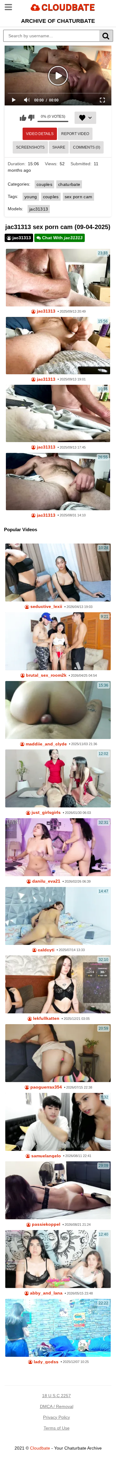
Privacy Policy (56, 1417)
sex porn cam (78, 196)
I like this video (23, 118)
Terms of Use (57, 1428)
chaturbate (69, 184)
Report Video (75, 134)
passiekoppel (45, 1224)
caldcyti (45, 950)
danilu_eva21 (45, 881)
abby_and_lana (45, 1293)
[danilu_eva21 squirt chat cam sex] (57, 847)
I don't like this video (31, 118)
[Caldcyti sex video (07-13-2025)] (57, 916)
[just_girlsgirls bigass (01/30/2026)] (57, 778)
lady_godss (45, 1362)
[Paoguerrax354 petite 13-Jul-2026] (57, 1053)
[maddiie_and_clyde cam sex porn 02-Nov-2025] (57, 710)
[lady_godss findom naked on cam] (57, 1328)
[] (106, 36)
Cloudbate (40, 1448)
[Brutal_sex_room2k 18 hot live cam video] (57, 641)
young (30, 196)
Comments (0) (86, 147)
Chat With (62, 237)
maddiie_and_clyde (45, 744)
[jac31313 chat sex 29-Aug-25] (58, 481)
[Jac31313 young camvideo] (58, 413)
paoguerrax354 (45, 1087)
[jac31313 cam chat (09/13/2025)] (58, 345)
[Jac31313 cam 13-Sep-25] (58, 277)
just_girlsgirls (45, 812)
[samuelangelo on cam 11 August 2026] (57, 1122)
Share (58, 147)
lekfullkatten (45, 1018)
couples (44, 184)
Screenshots (30, 147)
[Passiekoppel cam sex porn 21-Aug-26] (57, 1190)
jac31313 (38, 209)
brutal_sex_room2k (46, 675)
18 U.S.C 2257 (56, 1395)
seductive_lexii (45, 606)
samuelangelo (45, 1156)
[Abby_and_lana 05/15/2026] (57, 1259)
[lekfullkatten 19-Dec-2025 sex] (57, 984)
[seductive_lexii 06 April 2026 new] (57, 572)
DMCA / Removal (56, 1406)
